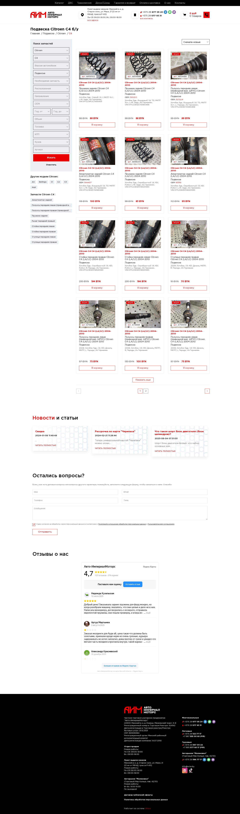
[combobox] (51, 50)
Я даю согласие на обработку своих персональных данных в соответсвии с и (105, 524)
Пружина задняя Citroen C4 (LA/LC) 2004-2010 (94, 90)
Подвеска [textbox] (40, 73)
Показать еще (143, 380)
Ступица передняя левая (44, 237)
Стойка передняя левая (43, 226)
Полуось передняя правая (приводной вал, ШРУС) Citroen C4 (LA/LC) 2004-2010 (142, 339)
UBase (148, 808)
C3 (65, 182)
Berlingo (43, 182)
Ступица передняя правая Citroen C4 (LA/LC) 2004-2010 (187, 258)
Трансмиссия (84, 3)
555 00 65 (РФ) (194, 736)
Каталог (59, 3)
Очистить (51, 165)
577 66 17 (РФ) (194, 747)
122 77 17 (192, 734)
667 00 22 (193, 745)
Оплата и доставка (150, 3)
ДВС (70, 3)
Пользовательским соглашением (161, 524)
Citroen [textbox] (38, 50)
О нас (167, 3)
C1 (52, 182)
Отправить (45, 532)
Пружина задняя (40, 216)
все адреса (93, 20)
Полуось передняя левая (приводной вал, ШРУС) (52, 205)
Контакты (180, 3)
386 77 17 (193, 759)
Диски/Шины (103, 3)
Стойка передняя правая (44, 231)
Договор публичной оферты (138, 795)
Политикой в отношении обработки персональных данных (122, 524)
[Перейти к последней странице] (207, 391)
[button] (33, 187)
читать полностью (45, 445)
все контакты (146, 18)
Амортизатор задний (42, 200)
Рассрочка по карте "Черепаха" (115, 432)
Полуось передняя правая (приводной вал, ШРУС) (52, 210)
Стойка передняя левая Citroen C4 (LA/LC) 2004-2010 (141, 258)
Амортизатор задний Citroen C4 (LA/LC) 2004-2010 (96, 175)
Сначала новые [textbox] (191, 42)
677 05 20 (153, 12)
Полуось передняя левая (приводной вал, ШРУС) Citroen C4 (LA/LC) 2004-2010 (188, 91)
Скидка (39, 432)
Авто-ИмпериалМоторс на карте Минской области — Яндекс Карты (120, 671)
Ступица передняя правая (44, 242)
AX (33, 182)
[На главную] (46, 15)
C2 (58, 182)
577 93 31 (152, 16)
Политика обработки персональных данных (146, 800)
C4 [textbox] (36, 58)
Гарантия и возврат (124, 3)
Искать (51, 158)
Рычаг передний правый (43, 221)
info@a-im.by (188, 766)
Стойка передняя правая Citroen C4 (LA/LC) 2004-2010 (96, 258)
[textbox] (51, 66)
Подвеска (84, 94)
